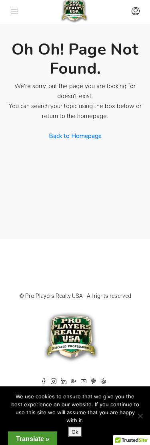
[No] (140, 416)
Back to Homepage (75, 136)
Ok (75, 432)
